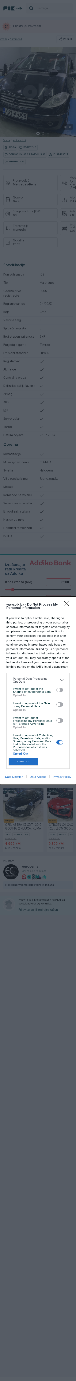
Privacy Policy (62, 776)
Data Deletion (14, 776)
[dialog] (38, 691)
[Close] (68, 605)
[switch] (59, 690)
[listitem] (38, 680)
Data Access (38, 776)
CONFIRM (23, 761)
